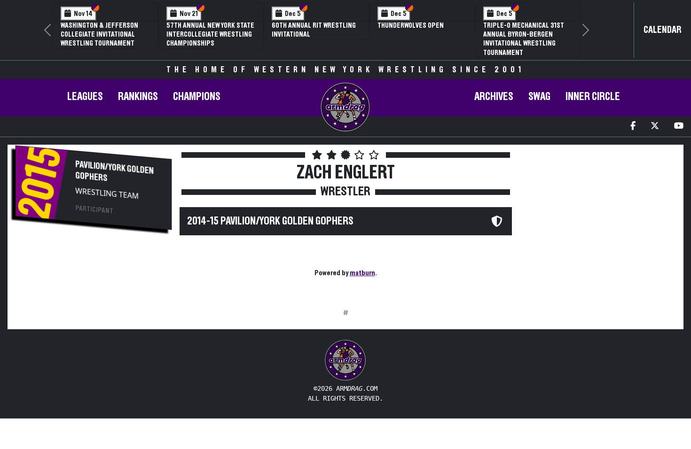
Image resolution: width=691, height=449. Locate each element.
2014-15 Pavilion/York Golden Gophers (270, 221)
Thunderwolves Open (410, 25)
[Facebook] (633, 126)
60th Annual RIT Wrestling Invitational (314, 30)
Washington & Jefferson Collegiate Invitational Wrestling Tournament (99, 34)
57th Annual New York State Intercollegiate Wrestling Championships (210, 34)
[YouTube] (679, 126)
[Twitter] (655, 126)
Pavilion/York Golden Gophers (114, 171)
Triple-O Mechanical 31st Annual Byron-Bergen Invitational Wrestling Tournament (523, 39)
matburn (362, 273)
